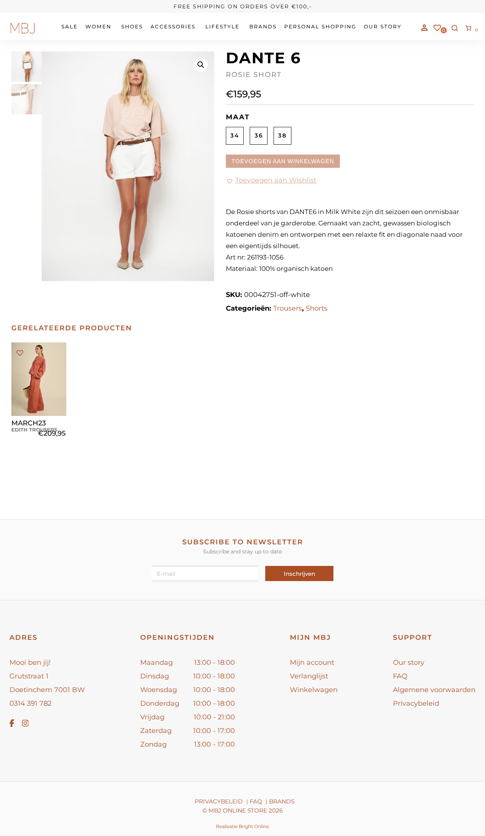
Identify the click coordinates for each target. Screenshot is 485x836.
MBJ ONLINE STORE (237, 810)
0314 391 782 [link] (30, 703)
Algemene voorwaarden (434, 690)
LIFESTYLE (222, 26)
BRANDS (263, 26)
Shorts (316, 308)
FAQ (400, 676)
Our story (408, 662)
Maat (238, 117)
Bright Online (254, 826)
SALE (69, 26)
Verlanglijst (309, 676)
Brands (281, 801)
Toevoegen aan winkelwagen (283, 161)
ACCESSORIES (173, 26)
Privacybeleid (416, 703)
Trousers (287, 308)
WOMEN (98, 26)
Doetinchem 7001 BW (47, 690)
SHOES (132, 26)
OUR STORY (383, 26)
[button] (201, 65)
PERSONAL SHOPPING (320, 26)
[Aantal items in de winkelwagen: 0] (469, 28)
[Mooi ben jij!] (22, 32)
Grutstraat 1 (28, 676)
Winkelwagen (314, 690)
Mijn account (312, 662)
